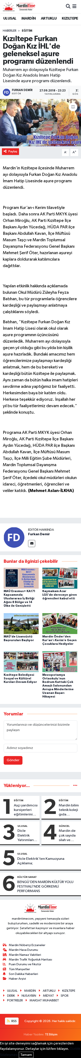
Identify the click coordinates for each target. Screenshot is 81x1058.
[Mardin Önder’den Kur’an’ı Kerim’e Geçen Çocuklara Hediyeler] (59, 623)
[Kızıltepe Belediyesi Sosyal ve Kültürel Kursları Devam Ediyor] (21, 662)
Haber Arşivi (17, 978)
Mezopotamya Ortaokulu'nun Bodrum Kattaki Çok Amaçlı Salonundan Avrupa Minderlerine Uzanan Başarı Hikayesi (58, 685)
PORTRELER (15, 1000)
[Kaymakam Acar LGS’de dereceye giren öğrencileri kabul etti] (59, 578)
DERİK (11, 995)
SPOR (64, 995)
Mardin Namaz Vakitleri (25, 954)
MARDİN (28, 18)
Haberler (9, 30)
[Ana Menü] (74, 6)
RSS (14, 1021)
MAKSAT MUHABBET (44, 1000)
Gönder (13, 760)
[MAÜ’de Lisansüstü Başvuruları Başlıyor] (21, 623)
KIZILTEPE (70, 18)
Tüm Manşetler (19, 969)
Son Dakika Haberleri (23, 974)
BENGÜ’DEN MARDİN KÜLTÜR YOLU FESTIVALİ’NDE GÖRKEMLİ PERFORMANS (45, 886)
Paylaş (12, 151)
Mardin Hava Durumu (23, 949)
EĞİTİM (27, 30)
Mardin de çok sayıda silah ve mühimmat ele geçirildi (68, 835)
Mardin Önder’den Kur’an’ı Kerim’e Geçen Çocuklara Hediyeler (59, 640)
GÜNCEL (64, 826)
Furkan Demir (39, 534)
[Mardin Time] (19, 6)
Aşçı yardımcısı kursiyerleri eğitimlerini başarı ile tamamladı (26, 810)
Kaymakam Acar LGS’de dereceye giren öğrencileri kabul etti (59, 595)
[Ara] (68, 6)
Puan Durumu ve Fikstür (25, 964)
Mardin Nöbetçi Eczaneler (27, 945)
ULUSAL (9, 18)
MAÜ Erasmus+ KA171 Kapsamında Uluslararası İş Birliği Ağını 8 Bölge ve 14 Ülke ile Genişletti (19, 598)
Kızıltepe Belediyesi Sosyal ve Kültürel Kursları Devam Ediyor (20, 678)
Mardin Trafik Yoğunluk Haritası (30, 959)
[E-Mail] (31, 543)
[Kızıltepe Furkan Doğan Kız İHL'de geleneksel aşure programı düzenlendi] (40, 122)
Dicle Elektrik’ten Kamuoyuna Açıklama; (40, 861)
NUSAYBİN (29, 995)
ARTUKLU (49, 18)
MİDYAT (48, 995)
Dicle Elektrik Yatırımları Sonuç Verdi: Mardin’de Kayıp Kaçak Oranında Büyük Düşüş (27, 835)
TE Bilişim (51, 1034)
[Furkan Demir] (14, 537)
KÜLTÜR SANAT (27, 877)
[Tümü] (75, 785)
